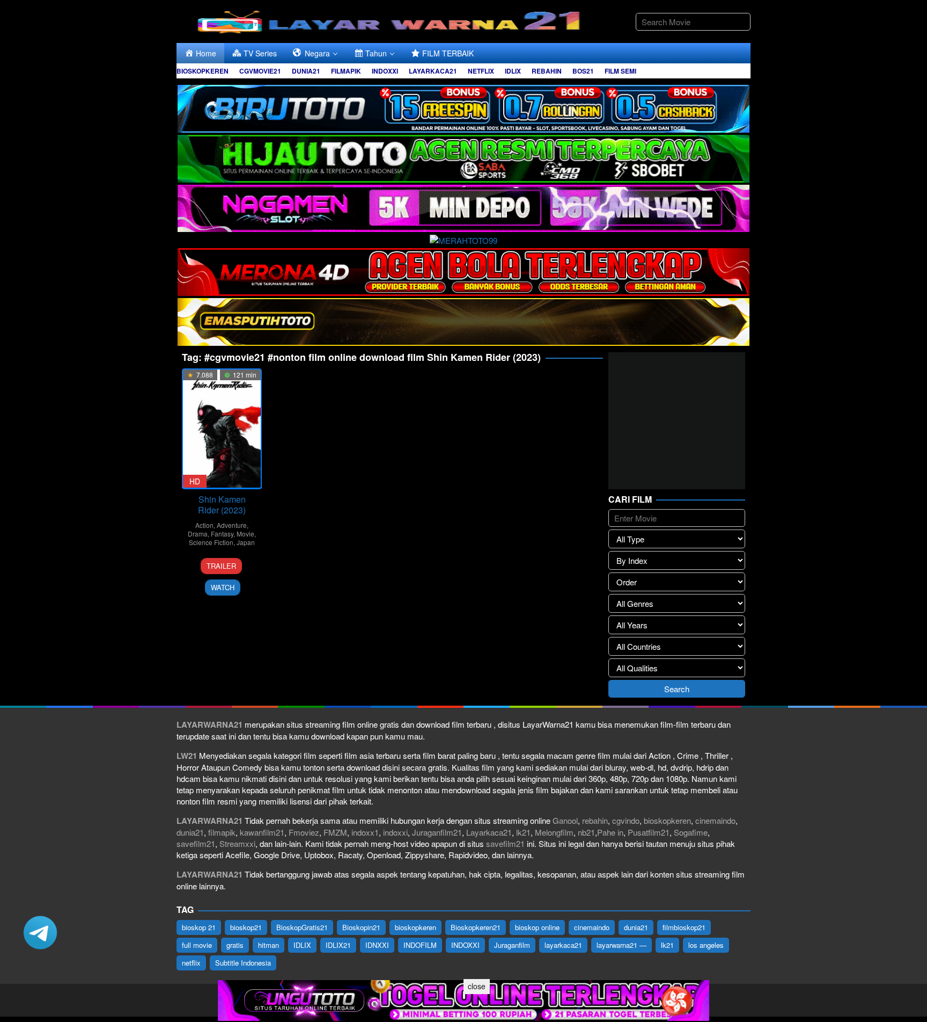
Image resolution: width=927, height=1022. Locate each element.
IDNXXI (377, 945)
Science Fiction (211, 542)
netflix (191, 963)
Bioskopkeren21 (476, 927)
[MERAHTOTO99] (463, 238)
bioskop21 (246, 927)
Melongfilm (554, 832)
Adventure (232, 525)
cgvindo (625, 820)
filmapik (222, 832)
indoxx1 (365, 832)
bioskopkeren (667, 820)
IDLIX (302, 945)
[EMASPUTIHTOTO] (463, 320)
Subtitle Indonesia (243, 963)
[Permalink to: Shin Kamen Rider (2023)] (222, 428)
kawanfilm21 (262, 832)
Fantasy (222, 533)
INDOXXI (465, 945)
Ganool (565, 820)
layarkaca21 (563, 945)
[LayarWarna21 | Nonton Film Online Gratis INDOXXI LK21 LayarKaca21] (391, 20)
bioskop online (537, 927)
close (476, 986)
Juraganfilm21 (437, 832)
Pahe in (610, 832)
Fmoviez (304, 832)
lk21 (523, 832)
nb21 (586, 832)
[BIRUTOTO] (463, 107)
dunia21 (190, 832)
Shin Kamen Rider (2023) (222, 504)
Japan (246, 542)
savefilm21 (195, 843)
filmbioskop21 (684, 927)
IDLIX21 (338, 945)
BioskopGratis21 (302, 927)
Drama (198, 533)
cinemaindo (715, 820)
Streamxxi (237, 843)
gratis (235, 945)
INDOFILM (420, 945)
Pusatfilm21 (649, 832)
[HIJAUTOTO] (463, 157)
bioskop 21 (199, 927)
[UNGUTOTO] (463, 999)
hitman (268, 945)
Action (204, 525)
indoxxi (395, 832)
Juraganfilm (512, 945)
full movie (197, 945)
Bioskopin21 (361, 927)
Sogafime (691, 832)
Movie (245, 533)
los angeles (706, 945)
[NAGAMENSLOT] (463, 207)
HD (194, 481)
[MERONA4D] (463, 270)
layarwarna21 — (621, 945)
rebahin (595, 820)
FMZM (335, 832)
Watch (222, 587)
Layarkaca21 (489, 832)
